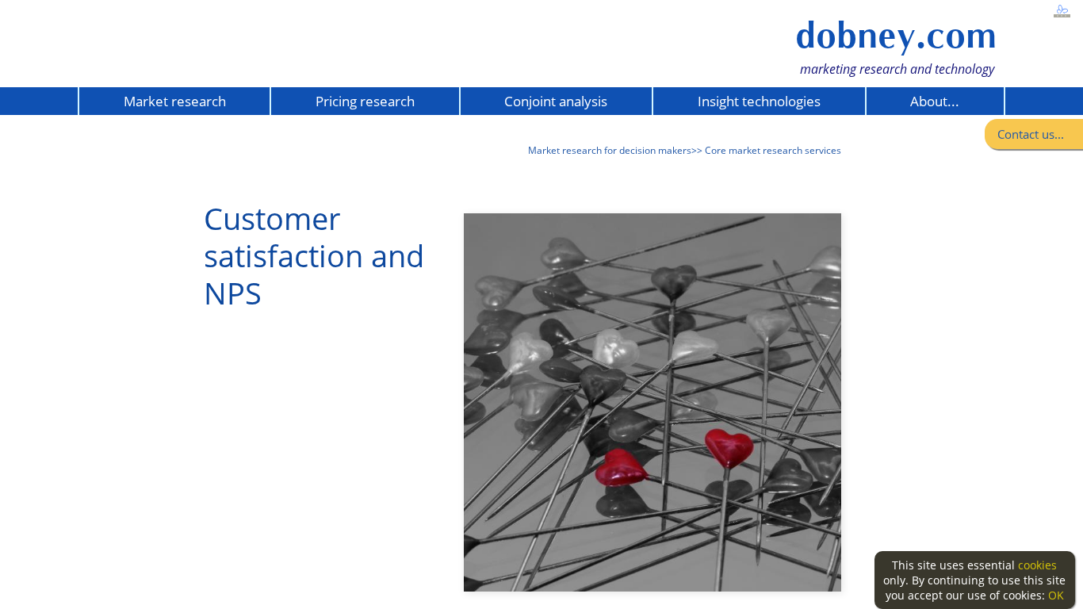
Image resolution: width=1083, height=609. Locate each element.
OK (1056, 595)
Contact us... (1030, 134)
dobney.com (896, 35)
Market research (175, 101)
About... (934, 101)
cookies (1037, 565)
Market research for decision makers (609, 150)
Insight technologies (759, 101)
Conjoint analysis (555, 101)
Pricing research (365, 101)
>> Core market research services (766, 150)
